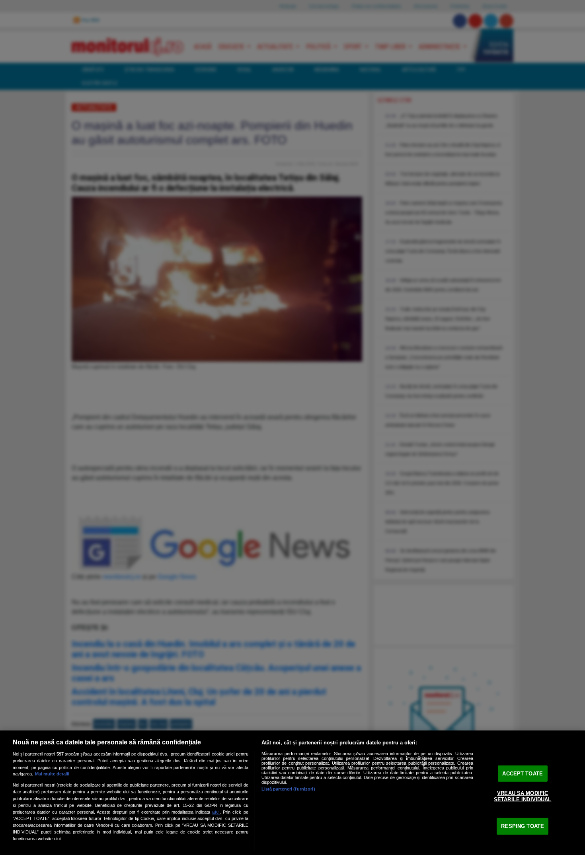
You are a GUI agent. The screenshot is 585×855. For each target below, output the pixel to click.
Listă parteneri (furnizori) (288, 789)
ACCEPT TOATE (522, 773)
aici (216, 812)
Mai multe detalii (52, 773)
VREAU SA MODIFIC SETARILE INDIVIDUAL (522, 796)
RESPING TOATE (522, 826)
